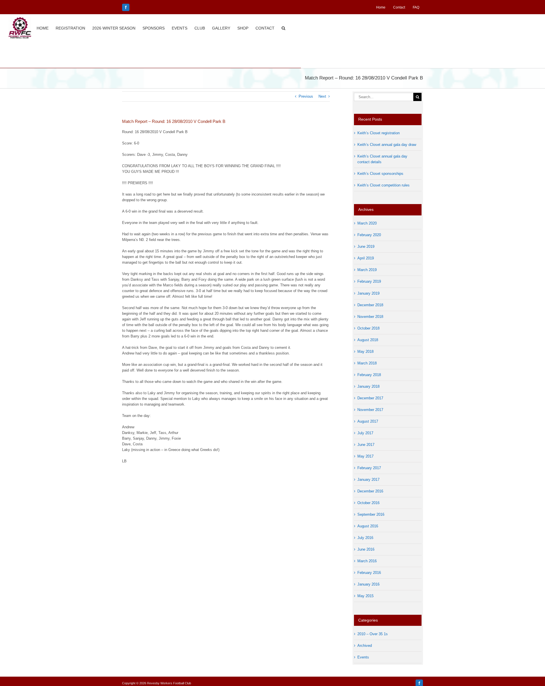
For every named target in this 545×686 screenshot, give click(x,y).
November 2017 (370, 410)
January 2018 (368, 386)
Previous (306, 96)
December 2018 (370, 305)
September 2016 (370, 514)
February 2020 (369, 235)
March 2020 (367, 223)
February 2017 (369, 468)
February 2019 (369, 281)
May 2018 (365, 351)
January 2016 (368, 584)
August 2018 (367, 340)
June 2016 (365, 549)
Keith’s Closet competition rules (383, 185)
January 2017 (368, 479)
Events (363, 657)
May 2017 (365, 456)
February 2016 (369, 572)
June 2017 (365, 444)
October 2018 (368, 328)
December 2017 (370, 398)
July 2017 (365, 433)
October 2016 (368, 503)
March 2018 (367, 363)
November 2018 (370, 316)
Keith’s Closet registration (378, 133)
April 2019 (365, 258)
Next (322, 96)
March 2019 (367, 270)
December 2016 (370, 491)
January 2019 (368, 293)
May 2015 (365, 596)
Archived (364, 645)
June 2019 (365, 246)
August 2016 (367, 526)
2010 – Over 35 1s (372, 634)
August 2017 (367, 421)
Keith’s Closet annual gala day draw (386, 144)
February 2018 (369, 375)
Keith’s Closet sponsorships (380, 173)
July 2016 (365, 538)
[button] (283, 27)
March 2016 (367, 561)
